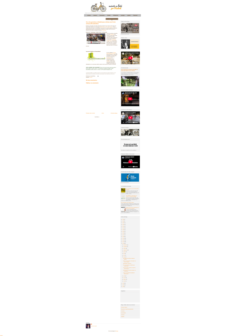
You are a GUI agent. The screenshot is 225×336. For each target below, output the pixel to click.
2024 (123, 222)
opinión (128, 15)
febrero (124, 279)
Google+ (1, 335)
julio (124, 253)
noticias (89, 15)
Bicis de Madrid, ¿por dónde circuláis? (127, 202)
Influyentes (115, 15)
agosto (124, 251)
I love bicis (123, 314)
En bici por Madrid (124, 307)
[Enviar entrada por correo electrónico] (97, 76)
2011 (123, 283)
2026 (123, 219)
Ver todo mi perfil (94, 326)
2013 (123, 241)
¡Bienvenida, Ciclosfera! (127, 263)
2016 (123, 236)
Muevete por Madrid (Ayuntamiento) (127, 309)
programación (109, 57)
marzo (124, 277)
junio (124, 255)
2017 (123, 234)
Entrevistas (102, 15)
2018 (123, 233)
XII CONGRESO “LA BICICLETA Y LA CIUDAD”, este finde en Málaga (131, 196)
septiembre (125, 250)
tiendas (108, 15)
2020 (123, 229)
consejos (123, 15)
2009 (123, 286)
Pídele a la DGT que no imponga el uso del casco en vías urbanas (132, 208)
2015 (123, 238)
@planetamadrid (112, 53)
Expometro (112, 34)
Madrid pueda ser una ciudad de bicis (106, 26)
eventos (95, 15)
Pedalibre (122, 316)
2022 (123, 226)
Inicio (103, 113)
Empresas (135, 15)
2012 (123, 243)
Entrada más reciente (90, 113)
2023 (123, 224)
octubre (124, 248)
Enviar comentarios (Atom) (104, 116)
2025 (123, 221)
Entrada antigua (114, 113)
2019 (123, 231)
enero (124, 281)
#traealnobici (104, 30)
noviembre (125, 246)
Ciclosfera (123, 311)
